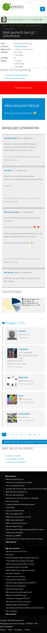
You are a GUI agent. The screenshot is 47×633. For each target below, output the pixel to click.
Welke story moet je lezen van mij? (18, 517)
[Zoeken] (42, 2)
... (25, 434)
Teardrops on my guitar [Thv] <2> (18, 598)
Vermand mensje (11, 212)
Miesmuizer (23, 377)
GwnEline (22, 331)
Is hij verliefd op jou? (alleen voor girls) (20, 561)
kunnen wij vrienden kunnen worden (19, 482)
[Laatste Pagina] (39, 434)
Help (10, 630)
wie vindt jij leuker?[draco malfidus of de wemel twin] (25, 608)
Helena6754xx (24, 414)
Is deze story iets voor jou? (15, 576)
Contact (3, 630)
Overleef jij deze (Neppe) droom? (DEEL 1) (21, 583)
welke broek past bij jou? (15, 589)
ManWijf (7, 170)
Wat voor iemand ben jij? (15, 495)
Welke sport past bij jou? (14, 479)
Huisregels (18, 630)
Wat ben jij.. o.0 (10, 272)
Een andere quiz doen (15, 459)
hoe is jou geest (11, 611)
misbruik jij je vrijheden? (14, 532)
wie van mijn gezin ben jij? (15, 485)
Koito (9, 19)
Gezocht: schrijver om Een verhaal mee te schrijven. (24, 539)
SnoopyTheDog (20, 46)
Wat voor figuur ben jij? (14, 526)
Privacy (27, 630)
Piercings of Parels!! (13, 573)
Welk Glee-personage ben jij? (16, 492)
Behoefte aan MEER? (13, 536)
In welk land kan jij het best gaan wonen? (20, 504)
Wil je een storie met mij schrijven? (18, 601)
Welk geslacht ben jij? (33, 26)
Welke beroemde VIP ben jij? (16, 595)
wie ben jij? (10, 554)
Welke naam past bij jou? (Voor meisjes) (20, 564)
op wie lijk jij (10, 507)
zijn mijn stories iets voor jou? (16, 551)
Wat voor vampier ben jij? (15, 78)
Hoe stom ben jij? (12, 501)
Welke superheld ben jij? (14, 520)
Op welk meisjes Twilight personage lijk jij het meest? (25, 529)
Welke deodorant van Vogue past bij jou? (20, 570)
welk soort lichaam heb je (15, 510)
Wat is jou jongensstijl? (14, 514)
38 (30, 434)
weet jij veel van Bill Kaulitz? (16, 579)
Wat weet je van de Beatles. (16, 586)
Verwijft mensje (10, 138)
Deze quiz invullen (14, 456)
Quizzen (20, 26)
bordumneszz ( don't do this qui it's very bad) (22, 498)
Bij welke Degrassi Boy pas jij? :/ (17, 605)
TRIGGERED (23, 349)
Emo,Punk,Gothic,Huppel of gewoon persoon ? (22, 558)
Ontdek (12, 26)
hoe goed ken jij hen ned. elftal (17, 567)
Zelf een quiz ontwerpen (16, 462)
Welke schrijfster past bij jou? (16, 523)
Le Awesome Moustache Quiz (16, 75)
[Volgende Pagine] (34, 434)
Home (5, 26)
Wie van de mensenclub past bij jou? (19, 592)
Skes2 (20, 395)
